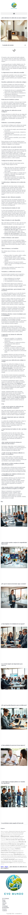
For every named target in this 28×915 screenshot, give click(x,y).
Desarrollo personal (13, 842)
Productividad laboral (8, 857)
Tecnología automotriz (17, 861)
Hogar (6, 866)
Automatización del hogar (17, 832)
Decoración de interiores (15, 840)
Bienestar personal (8, 838)
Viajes (3, 904)
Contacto (4, 910)
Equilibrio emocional (15, 845)
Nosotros (4, 909)
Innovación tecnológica (8, 852)
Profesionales (5, 907)
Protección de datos (16, 857)
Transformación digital (6, 862)
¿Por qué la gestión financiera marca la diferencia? (14, 705)
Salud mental (8, 859)
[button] (14, 13)
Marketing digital (9, 854)
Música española (17, 856)
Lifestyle (4, 903)
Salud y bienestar (19, 859)
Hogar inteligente (11, 848)
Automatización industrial (18, 834)
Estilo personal (4, 847)
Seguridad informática (6, 861)
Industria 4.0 (20, 850)
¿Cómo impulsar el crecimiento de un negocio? (13, 623)
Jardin (4, 901)
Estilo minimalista (24, 845)
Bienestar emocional (10, 836)
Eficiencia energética (17, 844)
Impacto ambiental (13, 850)
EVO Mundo (5, 898)
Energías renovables (5, 845)
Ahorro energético (5, 831)
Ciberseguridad (15, 838)
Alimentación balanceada (14, 831)
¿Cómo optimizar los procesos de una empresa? (13, 745)
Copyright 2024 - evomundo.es (14, 913)
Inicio (2, 866)
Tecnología (5, 906)
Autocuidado (8, 832)
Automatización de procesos (7, 834)
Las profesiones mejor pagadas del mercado (12, 823)
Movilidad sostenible (9, 856)
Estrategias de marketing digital (14, 847)
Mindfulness (18, 854)
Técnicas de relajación (17, 862)
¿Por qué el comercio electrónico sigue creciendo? (13, 583)
